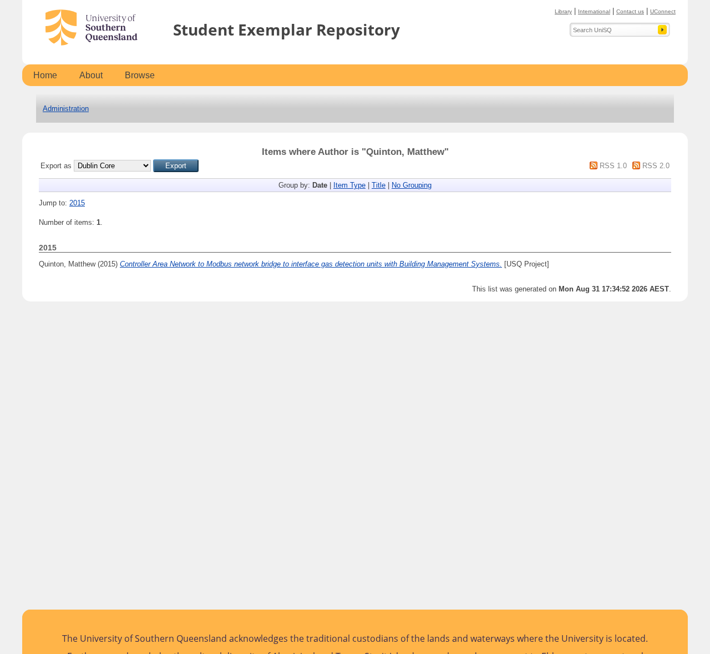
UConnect (663, 11)
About (91, 75)
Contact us (630, 11)
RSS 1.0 (613, 166)
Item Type (349, 185)
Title (379, 185)
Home (45, 75)
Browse (140, 75)
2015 (77, 203)
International (594, 11)
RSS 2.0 (656, 166)
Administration (66, 108)
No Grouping (412, 185)
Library (563, 11)
